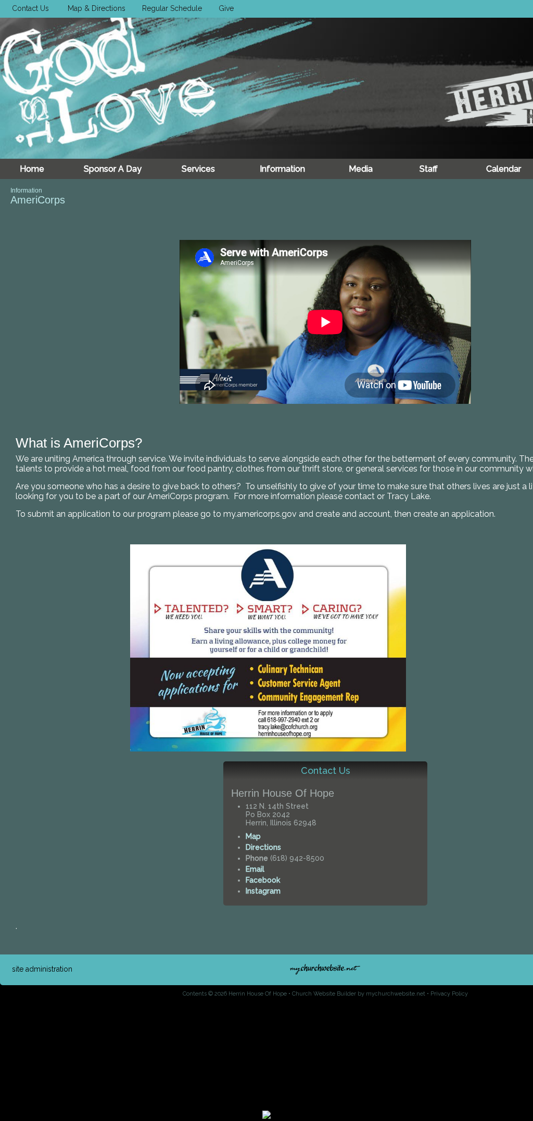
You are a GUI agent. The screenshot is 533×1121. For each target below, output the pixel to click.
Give (224, 8)
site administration (42, 969)
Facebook (263, 880)
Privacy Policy (449, 993)
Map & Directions (94, 8)
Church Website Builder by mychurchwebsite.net (358, 993)
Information (26, 190)
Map (253, 836)
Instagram (263, 891)
